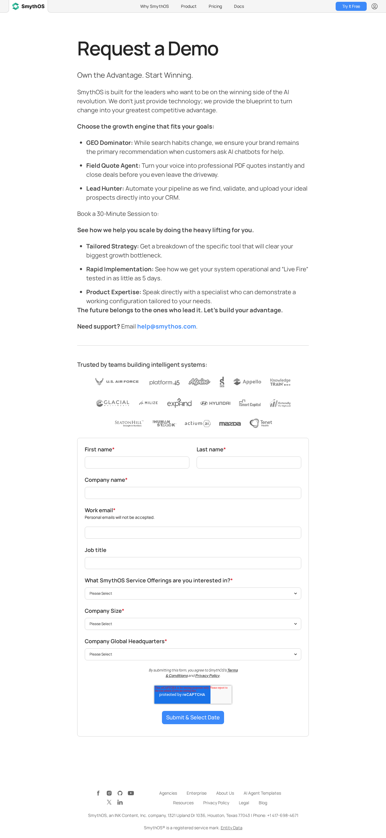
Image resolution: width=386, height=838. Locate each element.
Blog (263, 802)
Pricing (215, 6)
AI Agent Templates (262, 793)
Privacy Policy (207, 675)
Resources (183, 802)
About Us (225, 793)
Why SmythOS (154, 6)
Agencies (168, 793)
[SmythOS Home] (28, 6)
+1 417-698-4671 (282, 815)
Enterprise (197, 793)
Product (189, 6)
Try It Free (351, 6)
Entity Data (231, 827)
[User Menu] (374, 6)
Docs (239, 6)
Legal (244, 802)
